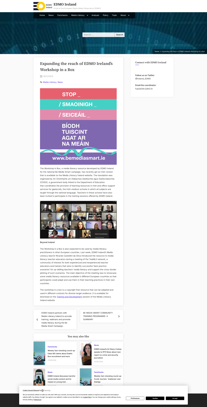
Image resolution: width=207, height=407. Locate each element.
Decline (155, 398)
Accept (175, 398)
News (51, 15)
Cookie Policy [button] (87, 397)
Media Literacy (77, 15)
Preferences (135, 398)
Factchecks (62, 15)
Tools (114, 15)
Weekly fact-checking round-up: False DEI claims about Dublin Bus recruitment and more (61, 353)
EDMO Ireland (65, 4)
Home (42, 15)
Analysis (95, 15)
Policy (105, 15)
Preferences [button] (37, 400)
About (123, 15)
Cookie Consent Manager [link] (31, 390)
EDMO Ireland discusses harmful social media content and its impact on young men (61, 379)
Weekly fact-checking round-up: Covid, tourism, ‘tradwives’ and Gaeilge (108, 379)
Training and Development (69, 297)
